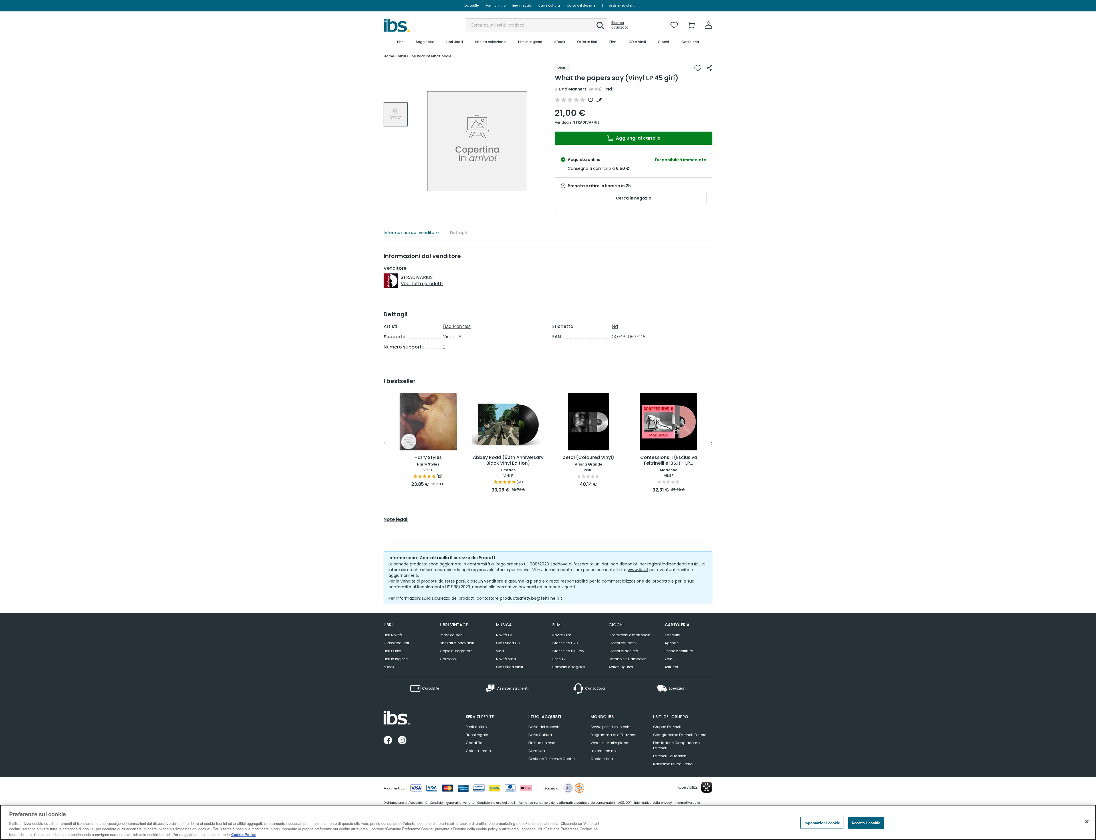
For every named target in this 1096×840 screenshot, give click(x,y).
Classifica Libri (396, 642)
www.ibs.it (638, 570)
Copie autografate (456, 650)
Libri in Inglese (396, 658)
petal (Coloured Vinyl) (588, 458)
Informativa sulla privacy (653, 803)
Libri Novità (393, 634)
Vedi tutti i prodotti (422, 283)
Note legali (396, 519)
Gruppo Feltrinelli (667, 726)
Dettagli (458, 232)
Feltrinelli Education (669, 756)
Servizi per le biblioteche (611, 726)
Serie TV (559, 658)
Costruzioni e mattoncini (630, 634)
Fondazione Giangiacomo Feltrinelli (676, 745)
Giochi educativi (623, 642)
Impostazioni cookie (821, 822)
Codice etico (602, 758)
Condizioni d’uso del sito (495, 803)
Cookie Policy (243, 834)
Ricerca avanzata (619, 25)
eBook (389, 666)
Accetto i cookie (865, 822)
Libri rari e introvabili (457, 642)
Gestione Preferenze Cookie (551, 758)
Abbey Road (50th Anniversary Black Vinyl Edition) (508, 460)
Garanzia (536, 750)
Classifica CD (508, 642)
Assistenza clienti (622, 5)
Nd (609, 89)
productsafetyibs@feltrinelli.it (531, 598)
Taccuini (672, 634)
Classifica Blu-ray (568, 650)
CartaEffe (471, 5)
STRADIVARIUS (586, 122)
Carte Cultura (549, 5)
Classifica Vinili (509, 666)
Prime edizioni (452, 634)
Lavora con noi (603, 750)
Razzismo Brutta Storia (673, 764)
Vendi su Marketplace (609, 742)
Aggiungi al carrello (637, 138)
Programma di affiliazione (613, 734)
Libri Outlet (392, 650)
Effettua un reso (541, 742)
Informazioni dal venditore (411, 232)
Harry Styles (428, 458)
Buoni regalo (521, 5)
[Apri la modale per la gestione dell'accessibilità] (706, 787)
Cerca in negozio (633, 198)
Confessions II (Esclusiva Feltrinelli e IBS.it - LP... (668, 460)
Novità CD (504, 634)
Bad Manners (573, 89)
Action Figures (621, 666)
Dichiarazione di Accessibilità (406, 803)
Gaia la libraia (478, 750)
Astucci (671, 666)
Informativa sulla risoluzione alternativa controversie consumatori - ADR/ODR (574, 803)
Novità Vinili (506, 658)
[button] (600, 25)
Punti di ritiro (495, 5)
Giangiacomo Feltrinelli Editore (679, 734)
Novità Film (561, 634)
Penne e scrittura (679, 650)
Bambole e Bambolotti (628, 658)
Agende (671, 642)
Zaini (669, 658)
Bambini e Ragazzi (568, 666)
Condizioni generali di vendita (452, 803)
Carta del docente (581, 5)
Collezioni (448, 658)
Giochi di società (623, 650)
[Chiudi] (1087, 821)
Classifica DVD (565, 642)
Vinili (500, 650)
